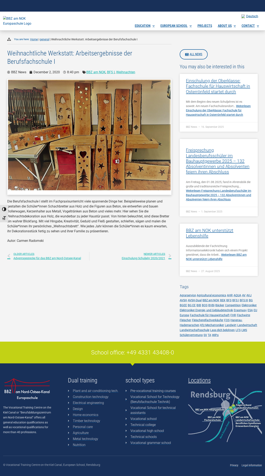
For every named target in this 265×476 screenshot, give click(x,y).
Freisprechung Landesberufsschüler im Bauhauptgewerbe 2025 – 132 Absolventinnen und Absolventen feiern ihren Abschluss (217, 161)
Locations (199, 380)
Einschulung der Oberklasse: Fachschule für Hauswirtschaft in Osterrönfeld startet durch (218, 86)
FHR (233, 315)
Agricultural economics (211, 295)
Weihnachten (125, 72)
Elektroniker (249, 305)
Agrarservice (188, 295)
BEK (222, 300)
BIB (198, 305)
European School (174, 26)
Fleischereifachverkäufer (207, 320)
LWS (244, 330)
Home (34, 39)
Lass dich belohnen (222, 330)
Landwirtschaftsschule (194, 330)
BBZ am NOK (96, 72)
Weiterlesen (218, 110)
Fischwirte (243, 315)
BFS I (111, 72)
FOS (227, 320)
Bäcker (219, 305)
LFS (238, 330)
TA (209, 335)
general (44, 39)
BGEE (183, 305)
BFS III (244, 300)
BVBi (211, 305)
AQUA (237, 295)
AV (244, 295)
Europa (184, 315)
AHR (230, 295)
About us (225, 26)
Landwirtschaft (247, 325)
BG (251, 300)
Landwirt (230, 325)
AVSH (183, 300)
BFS (228, 300)
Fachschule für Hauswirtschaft (210, 315)
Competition (233, 305)
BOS (204, 305)
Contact (248, 26)
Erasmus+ (240, 310)
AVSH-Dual (195, 300)
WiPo (215, 335)
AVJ (249, 295)
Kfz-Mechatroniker (212, 325)
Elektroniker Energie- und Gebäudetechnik (206, 310)
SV (205, 335)
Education (143, 26)
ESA (250, 310)
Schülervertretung (191, 335)
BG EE (192, 305)
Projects (205, 26)
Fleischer (185, 320)
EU (255, 310)
